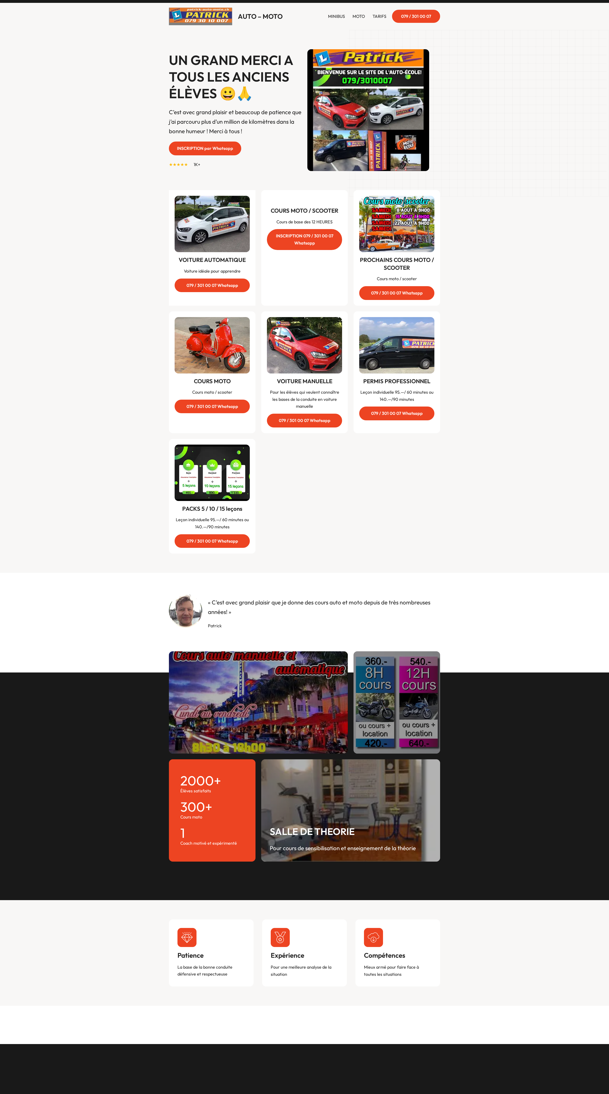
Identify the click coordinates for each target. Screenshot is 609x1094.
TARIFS (379, 16)
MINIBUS (336, 16)
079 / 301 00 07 (416, 16)
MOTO (359, 16)
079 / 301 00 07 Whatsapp (212, 285)
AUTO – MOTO (260, 16)
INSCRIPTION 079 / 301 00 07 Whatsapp (304, 239)
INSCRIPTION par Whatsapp (205, 148)
